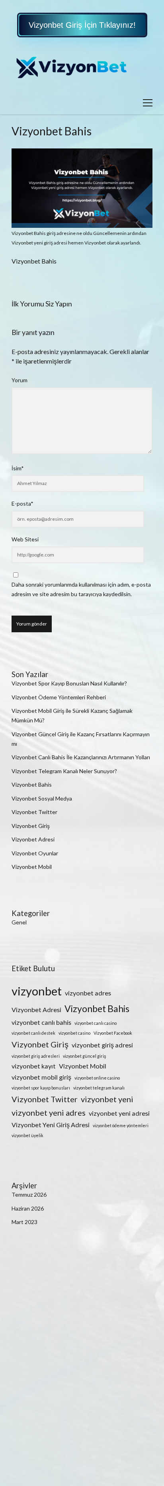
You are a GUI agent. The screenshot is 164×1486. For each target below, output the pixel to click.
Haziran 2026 (28, 1208)
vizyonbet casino (74, 1033)
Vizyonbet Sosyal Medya (42, 798)
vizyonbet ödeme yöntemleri (120, 1125)
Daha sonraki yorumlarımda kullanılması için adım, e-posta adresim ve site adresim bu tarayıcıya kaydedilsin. (81, 589)
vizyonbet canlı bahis (41, 1022)
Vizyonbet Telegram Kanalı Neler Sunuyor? (64, 771)
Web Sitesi (25, 539)
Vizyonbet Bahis (32, 784)
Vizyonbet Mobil (32, 866)
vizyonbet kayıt (34, 1066)
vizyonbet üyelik (27, 1135)
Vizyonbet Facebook (113, 1033)
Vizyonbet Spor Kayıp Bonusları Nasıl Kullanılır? (69, 683)
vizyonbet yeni (107, 1099)
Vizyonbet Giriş (31, 825)
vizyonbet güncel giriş (84, 1056)
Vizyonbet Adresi (33, 839)
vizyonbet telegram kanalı (99, 1087)
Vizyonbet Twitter (34, 811)
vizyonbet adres (88, 993)
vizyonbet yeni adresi (119, 1113)
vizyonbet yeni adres (49, 1112)
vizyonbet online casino (97, 1077)
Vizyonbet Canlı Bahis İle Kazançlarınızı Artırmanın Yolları (81, 757)
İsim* (18, 468)
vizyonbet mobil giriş (41, 1077)
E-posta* (22, 503)
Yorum (19, 380)
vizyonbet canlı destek (33, 1033)
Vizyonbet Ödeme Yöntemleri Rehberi (59, 697)
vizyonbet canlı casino (95, 1023)
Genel (19, 922)
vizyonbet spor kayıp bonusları (41, 1087)
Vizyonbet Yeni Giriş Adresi (51, 1124)
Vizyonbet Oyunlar (35, 853)
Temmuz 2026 (29, 1194)
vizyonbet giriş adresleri (36, 1056)
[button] (82, 25)
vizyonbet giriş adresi (102, 1045)
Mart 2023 (24, 1221)
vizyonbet (37, 991)
